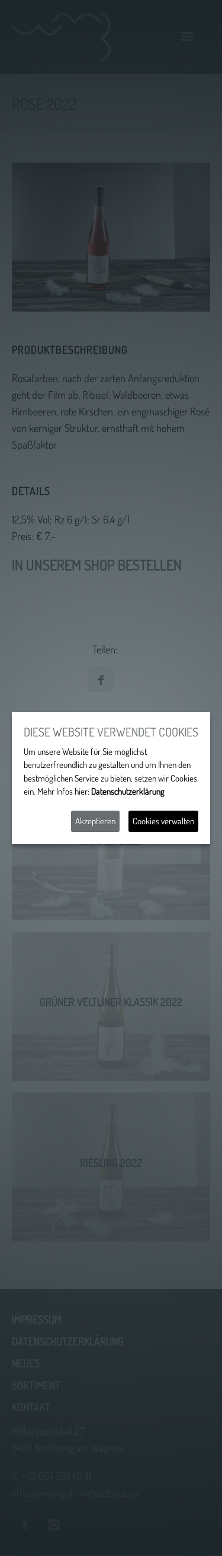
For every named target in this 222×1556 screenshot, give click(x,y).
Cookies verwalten (163, 821)
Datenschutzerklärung (128, 791)
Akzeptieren (95, 821)
